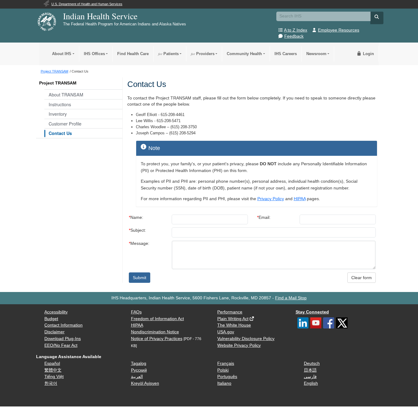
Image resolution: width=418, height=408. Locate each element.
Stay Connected (312, 312)
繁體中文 (53, 370)
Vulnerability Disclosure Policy (245, 338)
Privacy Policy (270, 199)
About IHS (61, 53)
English (311, 383)
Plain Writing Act (232, 318)
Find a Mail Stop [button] (291, 298)
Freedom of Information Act (157, 318)
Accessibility (56, 312)
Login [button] (368, 53)
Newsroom (316, 53)
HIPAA (300, 199)
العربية (137, 376)
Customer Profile (65, 123)
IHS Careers (285, 53)
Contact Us (60, 133)
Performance (229, 312)
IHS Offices (94, 53)
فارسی (310, 376)
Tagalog (138, 363)
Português (227, 376)
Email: (264, 217)
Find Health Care (133, 53)
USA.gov (225, 332)
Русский (139, 370)
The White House (234, 325)
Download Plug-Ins (62, 338)
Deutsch (312, 363)
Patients (168, 53)
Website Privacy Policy (239, 345)
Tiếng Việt (54, 376)
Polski (223, 370)
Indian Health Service (100, 16)
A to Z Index (295, 30)
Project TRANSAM (58, 83)
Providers (203, 53)
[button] (377, 16)
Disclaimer (54, 332)
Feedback (294, 36)
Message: (139, 243)
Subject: (137, 230)
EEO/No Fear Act (60, 345)
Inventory (58, 113)
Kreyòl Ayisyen (145, 383)
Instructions (60, 104)
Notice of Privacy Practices (156, 338)
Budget (51, 318)
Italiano (224, 383)
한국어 (50, 383)
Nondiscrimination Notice (155, 332)
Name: (136, 217)
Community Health (244, 53)
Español (52, 363)
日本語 (310, 370)
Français (225, 363)
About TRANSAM (66, 94)
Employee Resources (338, 30)
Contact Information (63, 325)
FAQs (136, 312)
